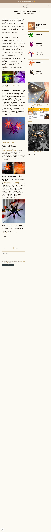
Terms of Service (6, 262)
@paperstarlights (11, 227)
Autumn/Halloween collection (10, 233)
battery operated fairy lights (10, 66)
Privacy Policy (22, 261)
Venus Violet (5, 87)
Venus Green (12, 85)
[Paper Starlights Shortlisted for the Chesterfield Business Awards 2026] (38, 137)
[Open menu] (2, 5)
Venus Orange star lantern (9, 150)
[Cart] (48, 6)
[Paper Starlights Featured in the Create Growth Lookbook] (38, 113)
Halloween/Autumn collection (10, 34)
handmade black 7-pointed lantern (11, 182)
